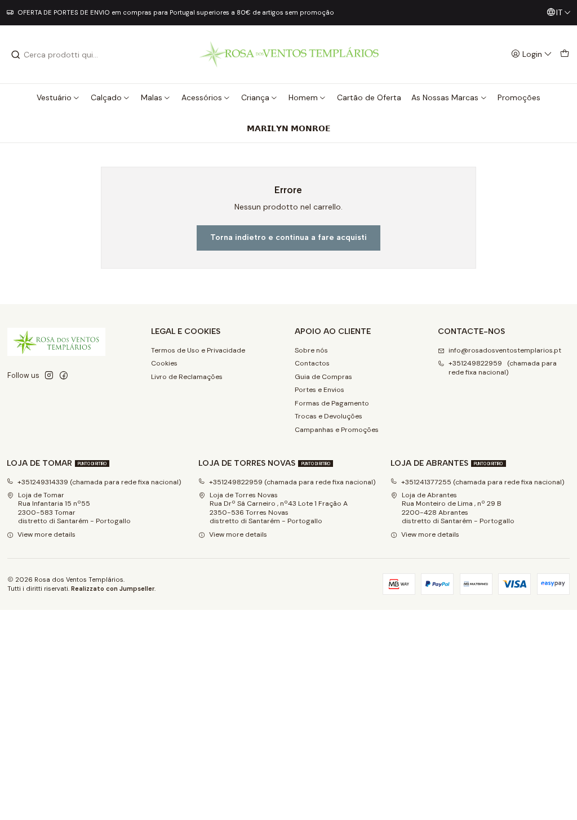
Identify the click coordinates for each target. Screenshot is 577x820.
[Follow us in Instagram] (49, 376)
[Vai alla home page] (288, 54)
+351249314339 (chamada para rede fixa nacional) (99, 482)
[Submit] (15, 54)
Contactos (312, 363)
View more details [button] (46, 534)
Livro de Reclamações (187, 376)
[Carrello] (564, 54)
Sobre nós (311, 350)
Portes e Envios (319, 389)
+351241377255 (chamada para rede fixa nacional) (483, 482)
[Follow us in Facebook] (64, 376)
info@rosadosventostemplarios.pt (505, 350)
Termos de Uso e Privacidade (198, 350)
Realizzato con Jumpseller (112, 588)
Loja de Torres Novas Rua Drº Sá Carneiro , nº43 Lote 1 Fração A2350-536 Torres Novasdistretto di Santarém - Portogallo (279, 508)
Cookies (164, 363)
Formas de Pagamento (332, 403)
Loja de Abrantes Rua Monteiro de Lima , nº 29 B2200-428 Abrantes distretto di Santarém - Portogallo (458, 508)
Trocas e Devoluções (328, 416)
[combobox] (68, 54)
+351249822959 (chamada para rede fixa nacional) (503, 367)
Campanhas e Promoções (337, 429)
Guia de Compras (323, 376)
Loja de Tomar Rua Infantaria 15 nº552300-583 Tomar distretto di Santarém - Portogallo (74, 508)
